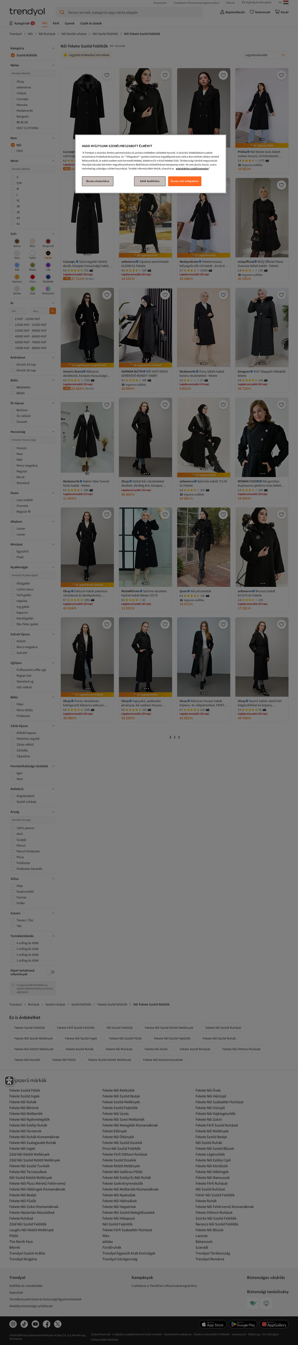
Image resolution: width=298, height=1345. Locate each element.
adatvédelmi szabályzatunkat (192, 168)
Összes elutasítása (97, 181)
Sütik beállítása (149, 181)
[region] (150, 163)
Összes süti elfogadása (185, 181)
